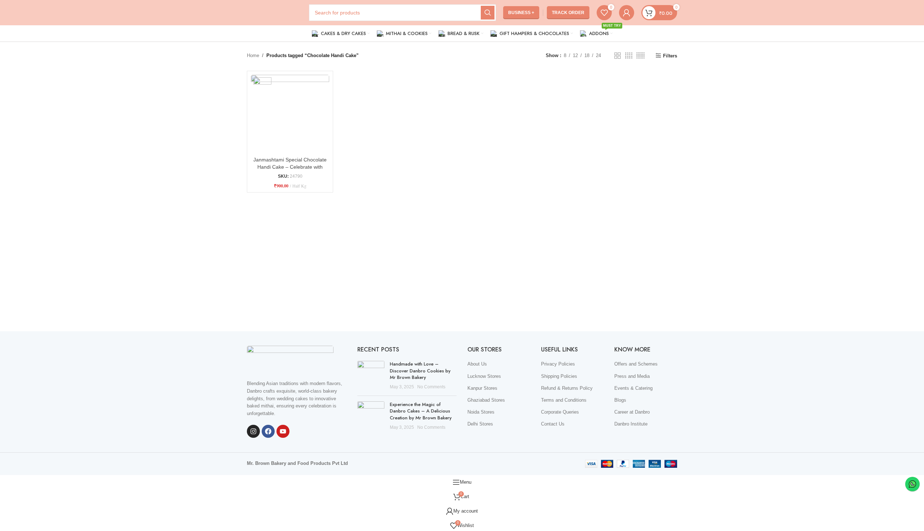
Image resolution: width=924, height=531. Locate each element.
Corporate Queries (560, 412)
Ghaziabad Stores (486, 400)
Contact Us (553, 424)
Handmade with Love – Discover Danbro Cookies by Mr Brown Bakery (420, 370)
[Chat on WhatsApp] (912, 484)
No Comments (431, 386)
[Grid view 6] (640, 55)
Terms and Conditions (564, 400)
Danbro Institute (631, 424)
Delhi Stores (480, 424)
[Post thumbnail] (370, 375)
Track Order (568, 12)
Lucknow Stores (484, 376)
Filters (670, 56)
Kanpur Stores (482, 388)
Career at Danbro (632, 412)
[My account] (626, 12)
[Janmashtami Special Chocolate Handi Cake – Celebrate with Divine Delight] (290, 114)
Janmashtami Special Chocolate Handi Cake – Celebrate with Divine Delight (290, 167)
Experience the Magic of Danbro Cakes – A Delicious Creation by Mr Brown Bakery (421, 411)
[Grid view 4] (628, 55)
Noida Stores (480, 412)
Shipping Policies (559, 376)
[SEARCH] (487, 13)
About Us (477, 364)
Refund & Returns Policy (567, 388)
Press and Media (632, 376)
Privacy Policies (558, 364)
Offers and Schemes (636, 364)
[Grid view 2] (617, 55)
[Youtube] (282, 431)
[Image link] (290, 359)
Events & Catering (633, 388)
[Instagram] (253, 431)
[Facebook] (268, 431)
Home (253, 55)
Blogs (620, 400)
